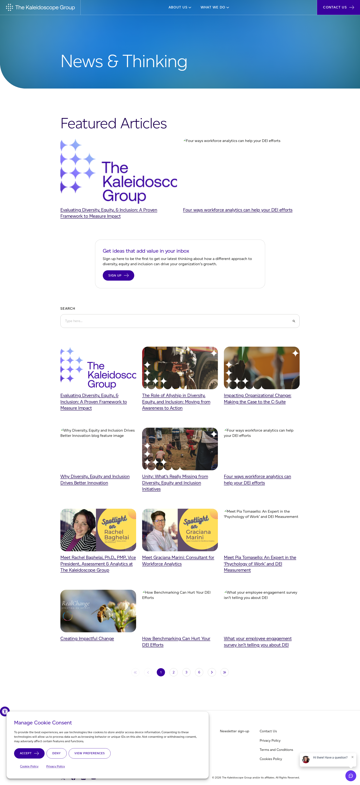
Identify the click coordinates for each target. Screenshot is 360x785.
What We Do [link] (213, 7)
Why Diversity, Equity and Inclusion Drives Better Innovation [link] (95, 479)
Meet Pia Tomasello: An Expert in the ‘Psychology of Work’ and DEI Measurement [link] (260, 564)
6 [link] (199, 672)
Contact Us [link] (335, 7)
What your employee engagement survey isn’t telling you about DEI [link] (258, 642)
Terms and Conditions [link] (276, 750)
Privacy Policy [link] (55, 766)
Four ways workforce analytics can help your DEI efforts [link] (237, 210)
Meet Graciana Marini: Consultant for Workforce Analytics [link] (178, 560)
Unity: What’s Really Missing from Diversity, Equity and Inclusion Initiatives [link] (175, 483)
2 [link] (174, 672)
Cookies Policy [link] (271, 759)
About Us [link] (178, 7)
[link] (5, 711)
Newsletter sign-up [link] (234, 731)
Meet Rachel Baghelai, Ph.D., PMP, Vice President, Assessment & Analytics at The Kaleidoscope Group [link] (98, 564)
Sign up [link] (115, 275)
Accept (26, 753)
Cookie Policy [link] (29, 766)
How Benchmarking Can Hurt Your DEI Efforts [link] (176, 642)
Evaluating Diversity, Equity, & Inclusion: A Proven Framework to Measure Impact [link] (108, 213)
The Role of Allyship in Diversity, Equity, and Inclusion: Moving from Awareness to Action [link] (176, 402)
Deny (56, 753)
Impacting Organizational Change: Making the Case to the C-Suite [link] (257, 398)
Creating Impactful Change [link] (87, 638)
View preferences (89, 753)
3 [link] (186, 672)
